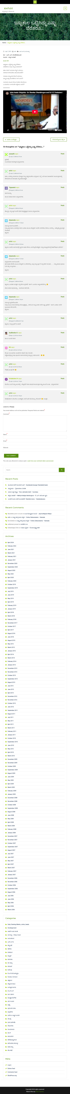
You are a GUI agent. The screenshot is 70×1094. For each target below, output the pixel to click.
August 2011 (11, 714)
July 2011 (10, 717)
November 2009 (12, 763)
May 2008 (11, 819)
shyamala (12, 220)
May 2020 (11, 574)
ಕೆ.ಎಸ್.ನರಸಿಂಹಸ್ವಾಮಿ (13, 973)
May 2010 (11, 749)
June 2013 (11, 689)
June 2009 (11, 777)
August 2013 (11, 682)
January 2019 (12, 609)
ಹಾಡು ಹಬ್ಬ (10, 1047)
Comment (6, 414)
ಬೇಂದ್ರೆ (9, 1019)
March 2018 (11, 616)
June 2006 (11, 899)
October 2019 (12, 584)
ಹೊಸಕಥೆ (10, 1050)
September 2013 (13, 679)
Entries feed (11, 1068)
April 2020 (11, 577)
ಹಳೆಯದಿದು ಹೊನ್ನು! (13, 1043)
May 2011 (11, 721)
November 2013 (12, 672)
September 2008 (13, 808)
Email (4, 441)
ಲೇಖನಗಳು (10, 1026)
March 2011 (11, 728)
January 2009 (12, 794)
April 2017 (11, 630)
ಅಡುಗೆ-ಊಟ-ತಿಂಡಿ (13, 931)
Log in (9, 1065)
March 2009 (11, 787)
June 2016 (11, 637)
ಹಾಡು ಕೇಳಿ (6, 61)
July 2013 (10, 686)
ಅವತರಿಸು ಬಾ (24, 524)
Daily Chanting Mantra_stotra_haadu (18, 924)
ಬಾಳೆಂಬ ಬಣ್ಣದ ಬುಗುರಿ (13, 1015)
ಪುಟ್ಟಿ (9, 1005)
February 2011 (12, 731)
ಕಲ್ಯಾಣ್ (9, 956)
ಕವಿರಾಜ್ (10, 966)
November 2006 (12, 882)
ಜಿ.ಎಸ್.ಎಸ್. (11, 991)
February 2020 (12, 581)
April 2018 (11, 612)
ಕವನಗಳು (10, 959)
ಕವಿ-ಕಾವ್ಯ (27, 51)
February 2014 (12, 661)
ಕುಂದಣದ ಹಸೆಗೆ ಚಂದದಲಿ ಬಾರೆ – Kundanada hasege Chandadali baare (28, 485)
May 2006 (11, 902)
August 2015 (11, 640)
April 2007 (11, 864)
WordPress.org (12, 1075)
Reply (62, 154)
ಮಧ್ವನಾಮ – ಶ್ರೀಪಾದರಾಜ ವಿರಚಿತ (17, 488)
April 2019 (11, 602)
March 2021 (11, 553)
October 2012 (12, 703)
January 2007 (12, 874)
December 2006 (12, 878)
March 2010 (11, 756)
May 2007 (11, 861)
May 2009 (11, 780)
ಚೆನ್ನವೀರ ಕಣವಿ (11, 984)
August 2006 (11, 892)
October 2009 (12, 766)
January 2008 (12, 833)
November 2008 (12, 801)
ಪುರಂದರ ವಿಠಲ (12, 1008)
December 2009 (12, 759)
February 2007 (12, 871)
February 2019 (12, 605)
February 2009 (12, 791)
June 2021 (11, 549)
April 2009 (11, 784)
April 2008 (11, 822)
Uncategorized (12, 928)
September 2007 (13, 847)
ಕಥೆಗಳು (10, 949)
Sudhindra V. (13, 333)
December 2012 (12, 696)
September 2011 (13, 710)
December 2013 (12, 668)
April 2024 (11, 542)
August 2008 (11, 812)
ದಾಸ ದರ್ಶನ (11, 994)
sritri (15, 51)
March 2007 (11, 867)
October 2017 (12, 626)
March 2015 (11, 647)
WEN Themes (40, 1091)
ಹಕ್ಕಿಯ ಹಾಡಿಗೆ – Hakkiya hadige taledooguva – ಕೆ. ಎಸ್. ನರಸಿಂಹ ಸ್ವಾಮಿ (27, 495)
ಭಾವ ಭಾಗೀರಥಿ (11, 1022)
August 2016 (11, 633)
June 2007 (11, 857)
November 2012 (12, 700)
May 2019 (11, 598)
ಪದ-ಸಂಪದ (11, 1001)
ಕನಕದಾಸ (10, 952)
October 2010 (12, 738)
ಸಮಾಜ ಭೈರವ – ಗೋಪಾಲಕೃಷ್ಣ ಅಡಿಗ (30, 528)
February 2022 (12, 546)
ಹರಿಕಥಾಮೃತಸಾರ (12, 1040)
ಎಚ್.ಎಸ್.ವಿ (22, 51)
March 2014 (11, 658)
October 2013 (12, 675)
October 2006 (12, 885)
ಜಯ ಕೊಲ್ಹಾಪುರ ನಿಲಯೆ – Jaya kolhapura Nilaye (37, 514)
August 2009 (11, 773)
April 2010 (11, 752)
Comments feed (12, 1072)
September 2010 (13, 742)
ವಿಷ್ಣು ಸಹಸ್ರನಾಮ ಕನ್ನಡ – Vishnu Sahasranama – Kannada (28, 517)
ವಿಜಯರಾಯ (11, 1029)
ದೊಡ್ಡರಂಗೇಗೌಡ (12, 998)
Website (5, 447)
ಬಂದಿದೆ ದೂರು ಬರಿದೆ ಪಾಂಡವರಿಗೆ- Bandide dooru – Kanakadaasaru (26, 499)
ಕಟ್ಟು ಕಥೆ (10, 945)
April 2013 (11, 693)
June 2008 (11, 815)
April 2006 (11, 906)
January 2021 (12, 560)
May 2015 (11, 644)
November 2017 (12, 623)
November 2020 (12, 563)
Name (5, 434)
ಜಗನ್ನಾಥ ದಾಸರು (12, 987)
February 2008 (12, 829)
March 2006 (11, 909)
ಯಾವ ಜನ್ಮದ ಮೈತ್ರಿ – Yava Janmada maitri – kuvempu (23, 492)
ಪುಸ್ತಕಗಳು (10, 1012)
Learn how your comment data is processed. (40, 461)
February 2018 (12, 619)
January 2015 (12, 651)
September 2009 (13, 770)
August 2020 (11, 570)
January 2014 (12, 665)
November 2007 (12, 840)
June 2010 (11, 745)
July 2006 (10, 896)
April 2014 (11, 654)
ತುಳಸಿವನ (8, 8)
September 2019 (13, 588)
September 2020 (13, 567)
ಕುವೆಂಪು (10, 970)
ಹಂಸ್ (9, 1033)
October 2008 (12, 805)
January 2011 (12, 735)
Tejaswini (12, 187)
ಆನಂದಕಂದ (11, 938)
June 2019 (11, 595)
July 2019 (10, 591)
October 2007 (12, 843)
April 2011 (11, 724)
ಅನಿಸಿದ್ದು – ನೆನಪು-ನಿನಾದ (14, 935)
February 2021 (12, 556)
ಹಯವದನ (10, 1036)
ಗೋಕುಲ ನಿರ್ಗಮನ (12, 977)
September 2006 (13, 888)
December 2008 (12, 798)
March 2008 (11, 826)
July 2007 (10, 853)
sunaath (12, 154)
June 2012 (11, 707)
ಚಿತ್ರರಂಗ (10, 980)
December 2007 (12, 836)
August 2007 (11, 850)
